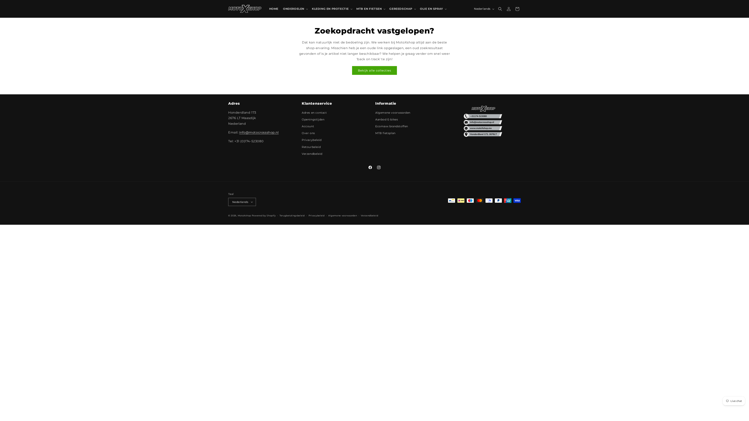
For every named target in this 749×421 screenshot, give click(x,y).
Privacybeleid (312, 140)
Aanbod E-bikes (386, 119)
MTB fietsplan (385, 133)
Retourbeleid (311, 147)
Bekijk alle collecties (374, 70)
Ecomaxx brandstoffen (391, 126)
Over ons (308, 133)
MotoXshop (244, 215)
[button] (295, 9)
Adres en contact (314, 112)
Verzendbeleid (312, 154)
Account (308, 126)
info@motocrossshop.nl (259, 132)
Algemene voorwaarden (392, 112)
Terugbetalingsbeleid (292, 215)
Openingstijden (313, 119)
